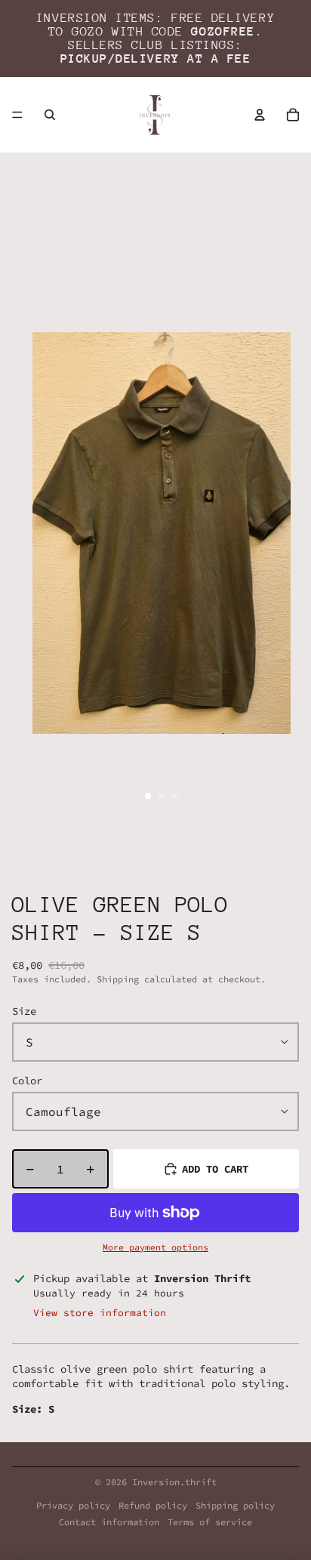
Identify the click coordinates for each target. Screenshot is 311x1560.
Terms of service (210, 1522)
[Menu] (17, 114)
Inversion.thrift (174, 1482)
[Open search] (49, 114)
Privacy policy (73, 1505)
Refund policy (153, 1505)
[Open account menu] (259, 114)
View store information (99, 1312)
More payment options (155, 1247)
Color (27, 1080)
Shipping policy (235, 1505)
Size (24, 1011)
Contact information (109, 1522)
